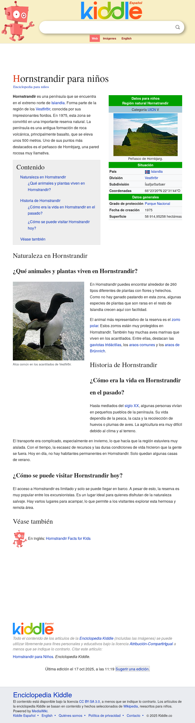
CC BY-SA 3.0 (89, 701)
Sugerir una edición (132, 668)
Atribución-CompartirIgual (151, 643)
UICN (152, 109)
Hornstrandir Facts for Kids (68, 538)
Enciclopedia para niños (31, 86)
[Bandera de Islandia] (147, 171)
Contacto (133, 715)
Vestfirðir (151, 177)
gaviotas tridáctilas (105, 344)
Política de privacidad (104, 715)
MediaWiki (39, 710)
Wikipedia (130, 706)
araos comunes (142, 344)
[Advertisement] (97, 57)
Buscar (177, 27)
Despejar (168, 27)
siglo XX (132, 405)
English (127, 38)
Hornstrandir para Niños (33, 656)
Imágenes (109, 38)
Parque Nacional (157, 203)
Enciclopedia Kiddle (96, 638)
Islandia (157, 171)
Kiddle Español (24, 715)
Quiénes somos (70, 715)
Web (95, 38)
